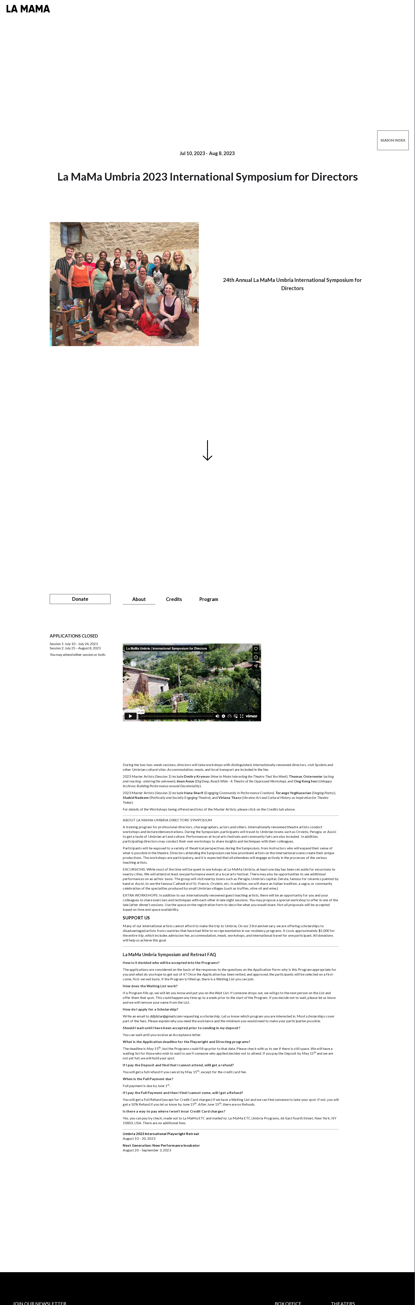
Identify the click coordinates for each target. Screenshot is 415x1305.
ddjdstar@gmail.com (166, 1016)
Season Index (393, 140)
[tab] (139, 599)
